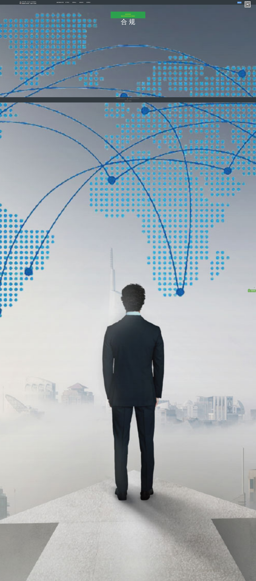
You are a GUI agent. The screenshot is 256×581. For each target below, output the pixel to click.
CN (238, 2)
